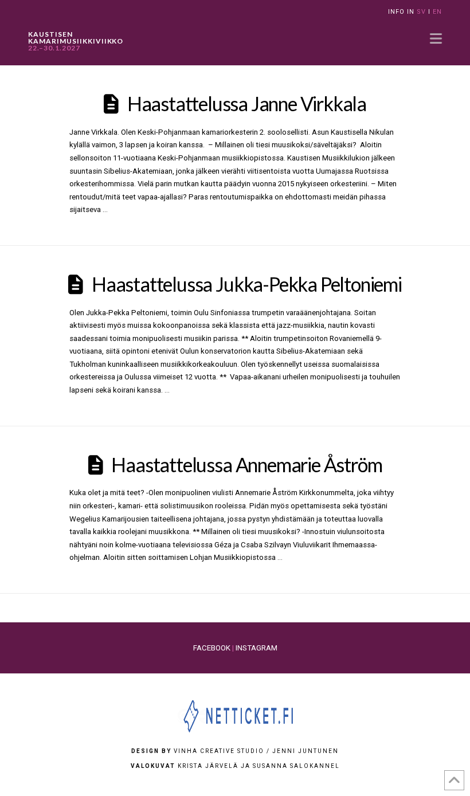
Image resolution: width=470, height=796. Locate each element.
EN (437, 11)
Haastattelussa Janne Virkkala (246, 103)
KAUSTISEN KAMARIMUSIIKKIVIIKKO (75, 41)
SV (421, 11)
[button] (436, 38)
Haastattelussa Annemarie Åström (246, 464)
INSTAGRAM (256, 648)
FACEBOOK (211, 648)
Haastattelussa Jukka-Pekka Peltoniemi (247, 284)
